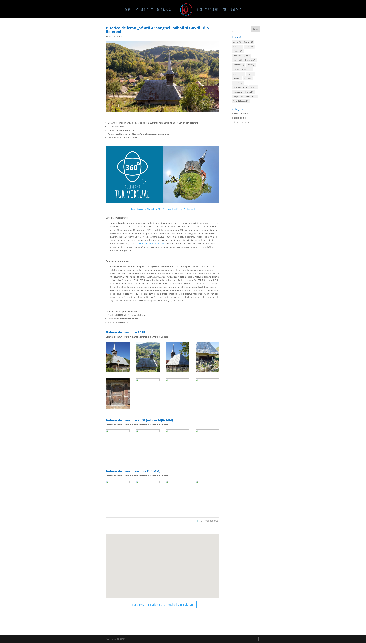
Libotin (237, 78)
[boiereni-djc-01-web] (118, 511)
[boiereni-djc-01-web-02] (177, 511)
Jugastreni (238, 74)
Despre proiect (144, 10)
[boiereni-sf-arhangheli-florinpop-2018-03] (207, 372)
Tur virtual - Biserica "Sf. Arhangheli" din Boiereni (163, 209)
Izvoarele (247, 69)
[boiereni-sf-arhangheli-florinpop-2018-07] (207, 409)
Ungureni (238, 96)
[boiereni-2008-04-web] (207, 460)
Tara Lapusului (166, 10)
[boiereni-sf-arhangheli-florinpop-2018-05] (148, 409)
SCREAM (121, 639)
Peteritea (238, 83)
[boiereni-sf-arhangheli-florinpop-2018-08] (148, 372)
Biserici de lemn (207, 10)
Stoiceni (249, 92)
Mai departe (211, 520)
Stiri (225, 10)
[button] (168, 555)
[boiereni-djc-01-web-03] (207, 511)
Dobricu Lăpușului (241, 55)
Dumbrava (250, 60)
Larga (250, 74)
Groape (251, 64)
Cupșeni (237, 51)
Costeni (237, 46)
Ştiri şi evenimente (241, 122)
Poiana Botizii (240, 87)
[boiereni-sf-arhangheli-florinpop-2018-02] (118, 409)
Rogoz (253, 87)
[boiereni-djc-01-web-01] (148, 511)
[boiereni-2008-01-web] (118, 460)
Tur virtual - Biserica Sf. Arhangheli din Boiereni (163, 604)
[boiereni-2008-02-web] (148, 460)
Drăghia (237, 60)
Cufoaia (249, 46)
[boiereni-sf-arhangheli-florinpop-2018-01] (118, 372)
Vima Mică (251, 96)
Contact (236, 10)
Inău (236, 69)
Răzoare (238, 92)
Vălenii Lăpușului (241, 101)
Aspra (237, 42)
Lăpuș (247, 78)
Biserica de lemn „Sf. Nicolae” (151, 243)
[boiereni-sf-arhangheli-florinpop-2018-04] (177, 372)
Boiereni (248, 42)
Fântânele (238, 64)
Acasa (128, 10)
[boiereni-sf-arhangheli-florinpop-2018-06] (177, 409)
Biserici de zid (239, 117)
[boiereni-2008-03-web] (177, 460)
